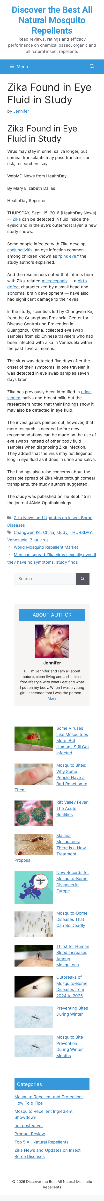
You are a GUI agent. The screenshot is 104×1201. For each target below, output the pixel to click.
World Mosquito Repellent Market (46, 547)
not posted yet (29, 1125)
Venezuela (17, 540)
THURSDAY (81, 532)
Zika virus (39, 540)
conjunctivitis (19, 249)
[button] (92, 66)
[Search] (82, 579)
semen (13, 397)
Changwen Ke (27, 532)
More (52, 698)
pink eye (68, 256)
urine (86, 391)
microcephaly (54, 280)
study (62, 532)
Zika (17, 219)
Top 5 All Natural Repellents (41, 1142)
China (48, 532)
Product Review (30, 1133)
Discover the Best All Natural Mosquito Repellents (52, 20)
